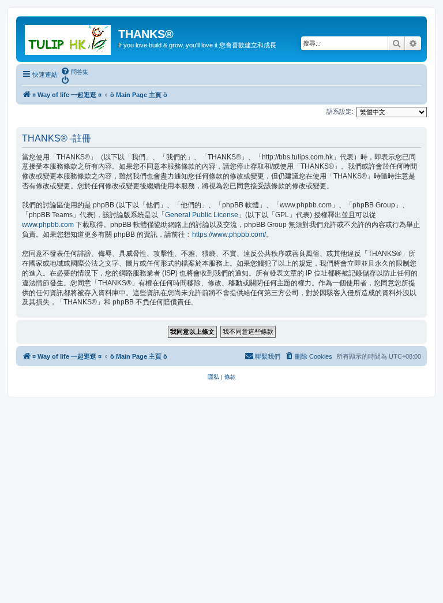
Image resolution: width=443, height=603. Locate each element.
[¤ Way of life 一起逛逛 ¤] (68, 37)
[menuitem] (74, 71)
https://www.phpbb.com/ (229, 234)
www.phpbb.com (48, 225)
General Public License (201, 215)
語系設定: (340, 111)
